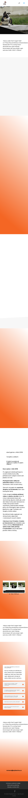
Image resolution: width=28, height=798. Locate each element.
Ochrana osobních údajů (13, 783)
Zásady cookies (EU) (13, 787)
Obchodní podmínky (13, 785)
